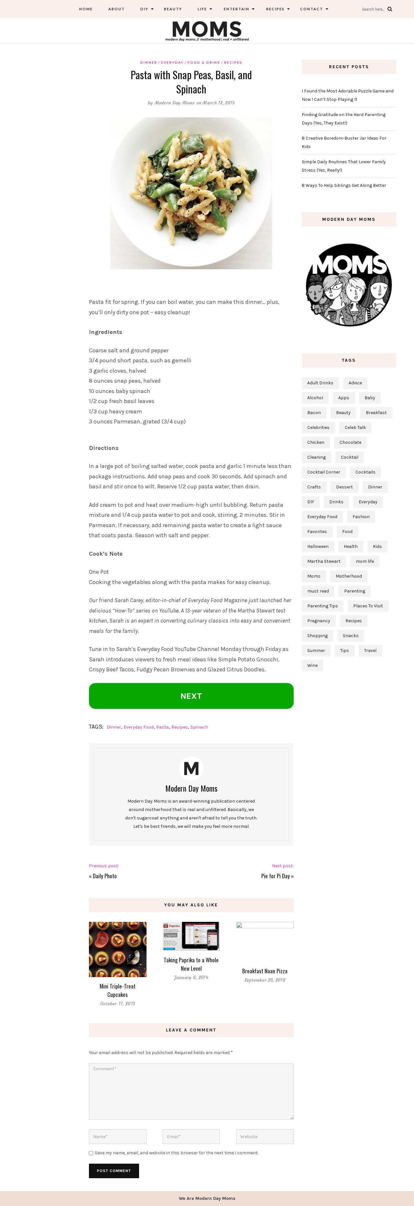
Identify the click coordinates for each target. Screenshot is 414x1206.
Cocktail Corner (323, 472)
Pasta (162, 727)
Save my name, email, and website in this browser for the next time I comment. (176, 1153)
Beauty (173, 9)
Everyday (172, 62)
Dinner (148, 62)
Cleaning (316, 457)
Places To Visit (368, 606)
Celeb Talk (355, 427)
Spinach (199, 727)
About (116, 9)
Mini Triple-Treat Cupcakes (118, 990)
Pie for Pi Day (275, 876)
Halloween (318, 546)
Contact (311, 9)
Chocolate (350, 442)
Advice (355, 383)
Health (351, 546)
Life (202, 9)
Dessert (344, 487)
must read (318, 591)
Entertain (236, 9)
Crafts (314, 487)
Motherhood (349, 576)
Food (347, 531)
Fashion (361, 516)
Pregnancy (318, 621)
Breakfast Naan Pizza (265, 971)
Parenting (354, 591)
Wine (312, 665)
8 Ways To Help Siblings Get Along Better (344, 185)
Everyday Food (139, 727)
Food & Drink (204, 62)
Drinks (336, 502)
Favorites (317, 531)
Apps (343, 397)
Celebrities (318, 427)
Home (86, 9)
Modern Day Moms (175, 103)
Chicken (315, 442)
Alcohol (315, 397)
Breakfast (376, 412)
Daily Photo (105, 876)
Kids (377, 546)
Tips (344, 650)
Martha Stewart (324, 561)
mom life (365, 561)
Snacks (351, 635)
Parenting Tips (322, 606)
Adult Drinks (320, 383)
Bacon (314, 412)
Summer (316, 650)
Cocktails (365, 472)
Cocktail (349, 457)
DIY (144, 9)
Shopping (317, 635)
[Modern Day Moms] (207, 30)
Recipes (275, 9)
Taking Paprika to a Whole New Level (191, 964)
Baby (370, 397)
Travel (370, 650)
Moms (314, 576)
